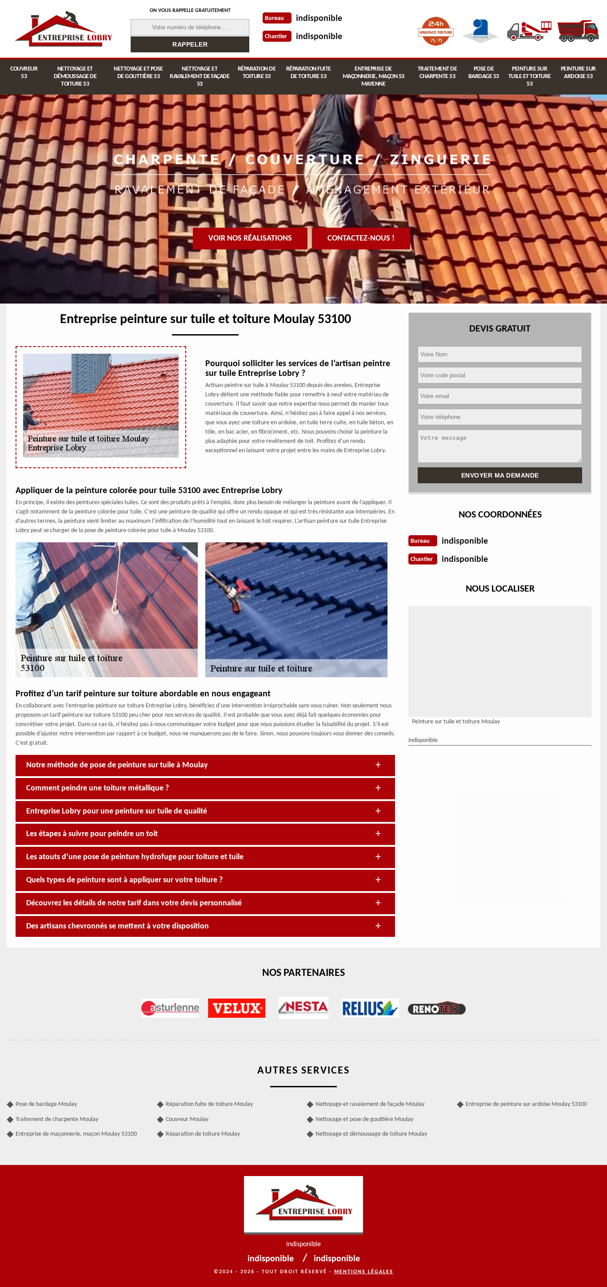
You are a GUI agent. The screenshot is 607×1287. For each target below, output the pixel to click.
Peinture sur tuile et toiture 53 (529, 76)
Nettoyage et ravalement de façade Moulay (369, 1104)
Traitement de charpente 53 (437, 73)
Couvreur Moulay (187, 1119)
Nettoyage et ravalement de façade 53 (199, 76)
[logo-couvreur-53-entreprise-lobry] (63, 29)
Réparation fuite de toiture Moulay (209, 1104)
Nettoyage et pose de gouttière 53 (138, 73)
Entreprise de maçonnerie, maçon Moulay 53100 (76, 1134)
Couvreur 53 (23, 73)
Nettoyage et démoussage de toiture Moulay (371, 1134)
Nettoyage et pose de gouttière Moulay (364, 1119)
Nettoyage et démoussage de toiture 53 (75, 76)
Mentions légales (363, 1272)
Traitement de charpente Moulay (57, 1119)
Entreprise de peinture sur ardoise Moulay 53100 (526, 1104)
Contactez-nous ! (361, 238)
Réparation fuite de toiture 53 (308, 73)
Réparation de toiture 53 (257, 73)
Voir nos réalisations (250, 238)
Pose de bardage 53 (483, 73)
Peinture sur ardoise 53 (578, 73)
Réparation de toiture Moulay (203, 1134)
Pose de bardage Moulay (46, 1104)
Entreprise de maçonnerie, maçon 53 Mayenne (373, 76)
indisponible (319, 18)
